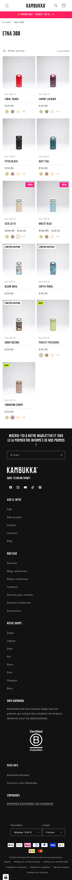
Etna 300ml (10, 156)
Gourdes (12, 563)
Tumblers (12, 586)
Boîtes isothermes (17, 579)
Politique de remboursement (27, 861)
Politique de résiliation (37, 872)
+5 (23, 111)
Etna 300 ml (10, 94)
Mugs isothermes (17, 571)
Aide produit (14, 517)
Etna (9, 672)
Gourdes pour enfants (20, 594)
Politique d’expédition (40, 867)
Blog (9, 540)
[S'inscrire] (61, 455)
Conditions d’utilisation (16, 867)
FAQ (9, 509)
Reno (10, 664)
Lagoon (11, 640)
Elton (10, 648)
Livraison (12, 533)
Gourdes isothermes (19, 602)
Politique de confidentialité (56, 861)
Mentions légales (61, 867)
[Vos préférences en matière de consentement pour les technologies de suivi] (6, 877)
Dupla (10, 632)
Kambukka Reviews (18, 775)
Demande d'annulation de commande (30, 803)
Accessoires (14, 610)
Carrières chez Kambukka (22, 783)
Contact (11, 525)
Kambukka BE (23, 857)
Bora (9, 688)
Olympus (12, 680)
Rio (9, 656)
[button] (7, 5)
